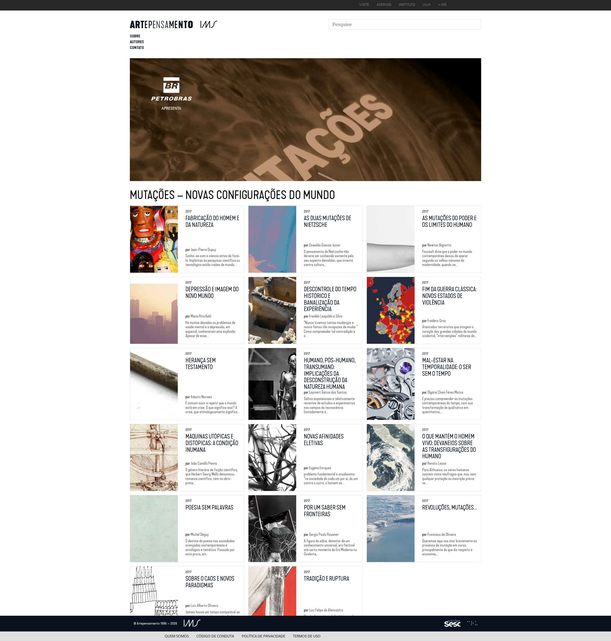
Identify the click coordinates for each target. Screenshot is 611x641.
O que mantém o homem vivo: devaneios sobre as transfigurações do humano (449, 446)
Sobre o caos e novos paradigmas (209, 582)
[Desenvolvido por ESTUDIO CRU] (472, 623)
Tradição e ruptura (326, 578)
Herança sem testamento (200, 363)
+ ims (442, 4)
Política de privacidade (263, 636)
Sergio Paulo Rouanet (324, 534)
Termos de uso (307, 636)
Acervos (384, 4)
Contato (137, 47)
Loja (427, 4)
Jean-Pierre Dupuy (203, 249)
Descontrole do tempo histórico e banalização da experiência (330, 299)
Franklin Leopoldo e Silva (325, 316)
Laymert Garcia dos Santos (328, 392)
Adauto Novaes (201, 397)
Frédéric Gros (436, 320)
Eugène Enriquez (320, 468)
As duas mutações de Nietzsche (327, 221)
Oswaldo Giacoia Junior (324, 245)
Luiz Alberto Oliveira (204, 605)
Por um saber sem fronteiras (325, 511)
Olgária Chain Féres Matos (445, 392)
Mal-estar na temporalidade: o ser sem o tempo (446, 367)
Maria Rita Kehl (201, 316)
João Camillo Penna (204, 463)
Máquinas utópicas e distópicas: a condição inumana (211, 443)
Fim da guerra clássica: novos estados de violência (449, 296)
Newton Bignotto (439, 245)
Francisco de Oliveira (441, 534)
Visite (364, 4)
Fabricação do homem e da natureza (212, 221)
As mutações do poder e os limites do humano (449, 221)
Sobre (135, 36)
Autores (137, 42)
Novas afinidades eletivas (324, 440)
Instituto (407, 4)
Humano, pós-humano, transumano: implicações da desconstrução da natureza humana (329, 373)
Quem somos (177, 636)
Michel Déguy (200, 534)
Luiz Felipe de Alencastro (326, 610)
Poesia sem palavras (209, 507)
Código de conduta (215, 636)
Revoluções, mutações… (449, 507)
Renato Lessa (436, 463)
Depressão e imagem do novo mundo (212, 292)
